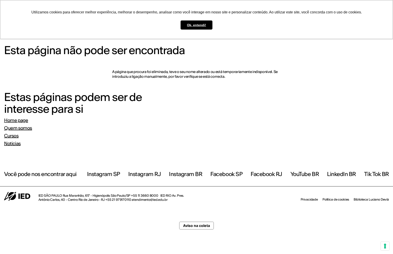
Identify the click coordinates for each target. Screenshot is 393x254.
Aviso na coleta (196, 225)
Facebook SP (226, 174)
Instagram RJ (144, 174)
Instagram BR (185, 174)
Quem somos (18, 128)
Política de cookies (335, 199)
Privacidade (309, 199)
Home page (16, 120)
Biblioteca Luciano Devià (371, 199)
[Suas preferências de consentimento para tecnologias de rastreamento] (385, 246)
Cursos (11, 135)
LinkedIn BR (341, 174)
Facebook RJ (266, 174)
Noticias (12, 143)
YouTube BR (304, 174)
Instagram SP (103, 174)
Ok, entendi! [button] (196, 25)
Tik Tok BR (376, 174)
